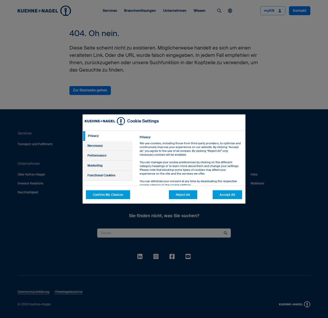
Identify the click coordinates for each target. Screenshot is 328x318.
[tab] (107, 136)
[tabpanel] (190, 171)
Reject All (183, 195)
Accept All (227, 195)
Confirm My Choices (108, 195)
